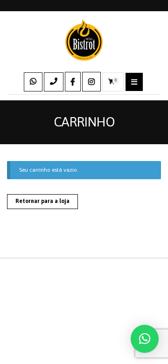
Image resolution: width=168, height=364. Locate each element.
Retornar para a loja (42, 201)
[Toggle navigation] (134, 81)
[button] (145, 339)
